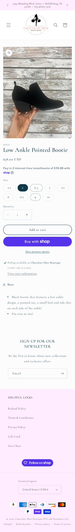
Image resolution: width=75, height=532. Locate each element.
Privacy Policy (17, 427)
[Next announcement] (67, 5)
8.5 (24, 198)
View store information (22, 273)
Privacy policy (42, 524)
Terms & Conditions (21, 417)
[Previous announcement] (7, 5)
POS (45, 518)
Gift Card (14, 436)
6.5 (36, 188)
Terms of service (62, 524)
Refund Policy (17, 408)
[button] (8, 25)
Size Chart (14, 446)
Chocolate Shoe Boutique (29, 518)
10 (50, 198)
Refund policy (23, 524)
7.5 (65, 188)
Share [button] (10, 284)
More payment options (37, 251)
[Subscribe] (62, 373)
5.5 (12, 188)
